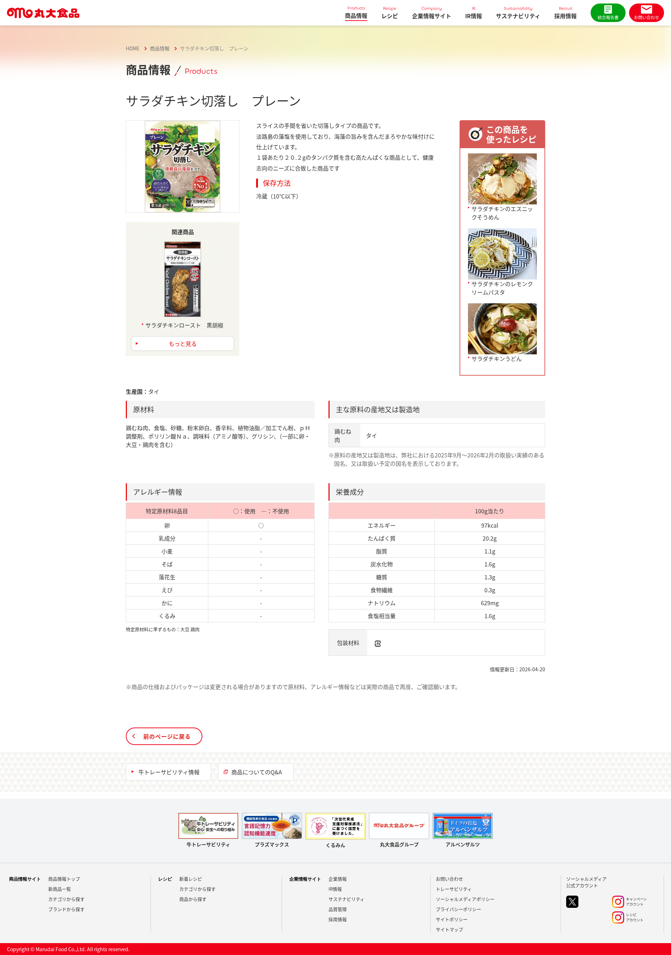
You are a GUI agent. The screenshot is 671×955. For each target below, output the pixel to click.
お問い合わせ (646, 17)
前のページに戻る (167, 736)
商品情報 (356, 12)
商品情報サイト (25, 879)
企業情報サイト (431, 13)
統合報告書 (608, 17)
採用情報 (565, 13)
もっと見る (183, 343)
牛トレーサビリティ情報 (169, 772)
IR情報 (473, 13)
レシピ (389, 13)
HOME (132, 48)
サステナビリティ (518, 13)
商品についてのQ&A (256, 772)
